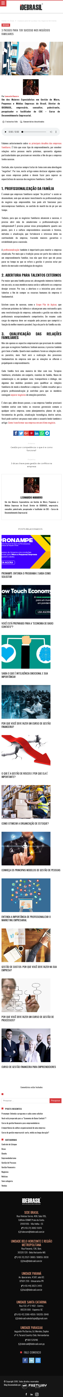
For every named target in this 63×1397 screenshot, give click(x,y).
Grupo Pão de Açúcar (46, 304)
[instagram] (38, 1360)
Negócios (5, 1171)
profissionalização (11, 249)
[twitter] (21, 433)
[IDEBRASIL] (31, 6)
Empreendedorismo (9, 1158)
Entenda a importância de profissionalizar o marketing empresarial (26, 918)
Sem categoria (7, 1181)
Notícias (5, 1176)
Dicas (12, 21)
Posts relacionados (30, 529)
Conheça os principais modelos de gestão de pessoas (31, 870)
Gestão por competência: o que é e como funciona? (32, 447)
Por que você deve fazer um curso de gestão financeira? (26, 725)
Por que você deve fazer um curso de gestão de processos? (28, 1018)
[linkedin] (36, 433)
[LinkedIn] (31, 1360)
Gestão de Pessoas (9, 1162)
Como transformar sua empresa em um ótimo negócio (31, 422)
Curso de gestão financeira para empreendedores (29, 1067)
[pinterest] (31, 433)
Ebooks (4, 1153)
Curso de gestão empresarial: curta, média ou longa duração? (25, 1132)
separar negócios (18, 394)
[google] (26, 433)
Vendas (4, 1185)
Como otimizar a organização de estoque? (25, 823)
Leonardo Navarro (12, 96)
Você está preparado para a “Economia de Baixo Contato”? (27, 625)
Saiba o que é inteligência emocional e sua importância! (25, 675)
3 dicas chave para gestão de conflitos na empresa (31, 463)
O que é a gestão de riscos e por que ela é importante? (25, 775)
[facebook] (16, 433)
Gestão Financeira (8, 1167)
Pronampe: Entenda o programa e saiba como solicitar (26, 575)
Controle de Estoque (9, 1144)
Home (4, 21)
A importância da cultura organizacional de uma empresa (23, 1127)
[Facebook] (25, 1360)
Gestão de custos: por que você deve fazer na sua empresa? (29, 968)
